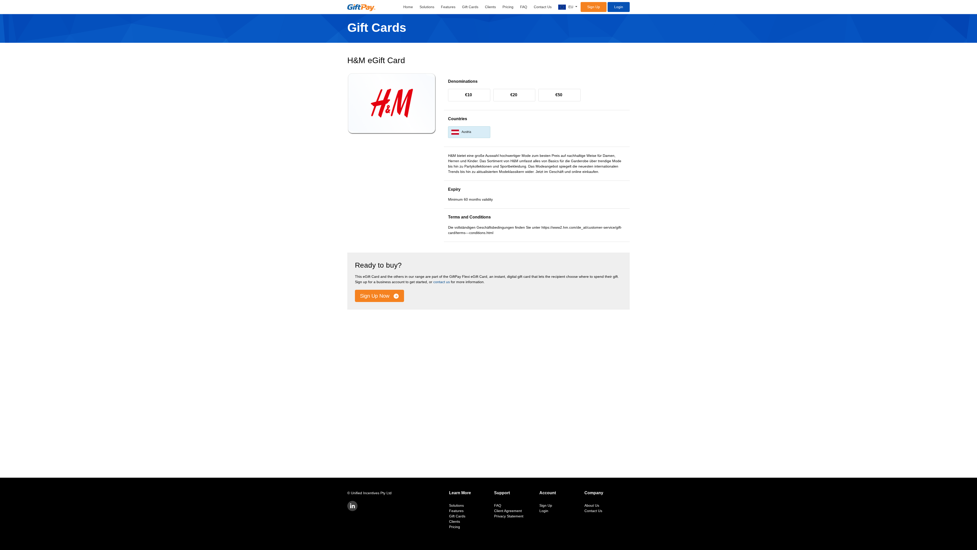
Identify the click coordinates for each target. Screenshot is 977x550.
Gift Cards (470, 7)
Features (448, 7)
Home (408, 7)
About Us (591, 505)
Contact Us (543, 7)
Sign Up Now (375, 296)
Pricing (507, 7)
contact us (441, 282)
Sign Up (593, 7)
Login (618, 7)
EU (571, 7)
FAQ (523, 7)
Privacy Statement (508, 516)
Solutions (427, 7)
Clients (490, 7)
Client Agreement (508, 511)
